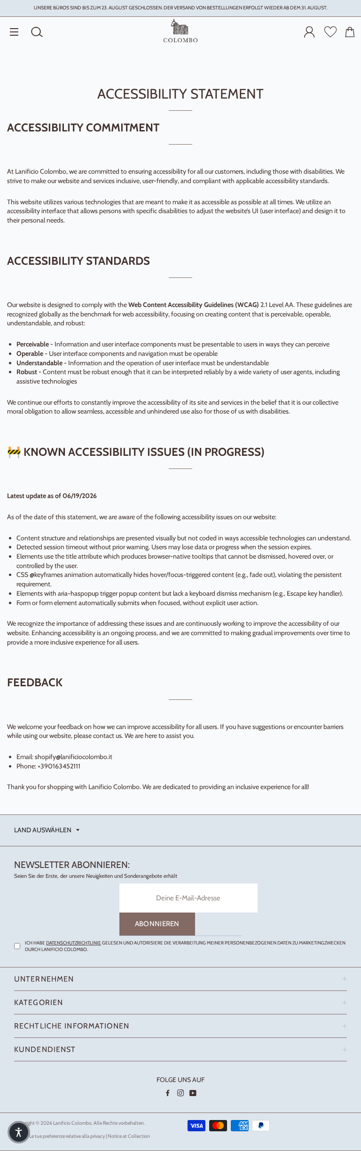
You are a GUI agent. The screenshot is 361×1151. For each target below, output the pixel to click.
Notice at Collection (129, 1136)
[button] (19, 1132)
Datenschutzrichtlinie (73, 943)
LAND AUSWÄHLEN (42, 830)
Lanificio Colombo (72, 1123)
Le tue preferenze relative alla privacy (67, 1136)
